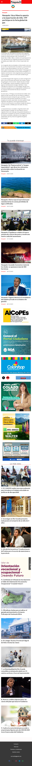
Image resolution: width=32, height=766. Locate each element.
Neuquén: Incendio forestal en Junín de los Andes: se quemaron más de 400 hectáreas (15, 267)
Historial (16, 746)
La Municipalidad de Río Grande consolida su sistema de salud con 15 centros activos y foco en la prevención (15, 671)
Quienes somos (16, 752)
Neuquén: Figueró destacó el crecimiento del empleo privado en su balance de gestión (16, 299)
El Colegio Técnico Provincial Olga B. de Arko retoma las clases (15, 642)
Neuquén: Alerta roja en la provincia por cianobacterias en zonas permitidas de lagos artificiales (15, 202)
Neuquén (4, 12)
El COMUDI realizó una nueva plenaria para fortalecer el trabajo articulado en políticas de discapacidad (15, 490)
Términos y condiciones (16, 749)
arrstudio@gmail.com (16, 756)
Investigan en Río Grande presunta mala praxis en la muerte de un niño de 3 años (15, 521)
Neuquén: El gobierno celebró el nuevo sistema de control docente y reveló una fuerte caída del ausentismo (15, 234)
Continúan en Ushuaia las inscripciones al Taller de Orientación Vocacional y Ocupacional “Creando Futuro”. (15, 582)
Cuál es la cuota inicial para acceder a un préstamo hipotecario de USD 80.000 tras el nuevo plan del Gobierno (15, 730)
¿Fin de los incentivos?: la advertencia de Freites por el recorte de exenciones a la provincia (15, 551)
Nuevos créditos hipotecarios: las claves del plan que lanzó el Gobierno (14, 700)
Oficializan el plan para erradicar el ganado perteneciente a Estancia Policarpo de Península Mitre (14, 612)
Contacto (16, 744)
